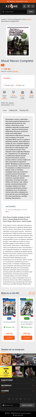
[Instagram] (24, 399)
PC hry (25, 209)
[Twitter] (17, 399)
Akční (7, 211)
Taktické (11, 103)
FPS (7, 103)
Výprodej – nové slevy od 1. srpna (19, 1)
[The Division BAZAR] (9, 307)
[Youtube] (21, 399)
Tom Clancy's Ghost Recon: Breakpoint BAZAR (27, 323)
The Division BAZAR (9, 322)
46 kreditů (15, 71)
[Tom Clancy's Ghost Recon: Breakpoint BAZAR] (27, 307)
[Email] (9, 399)
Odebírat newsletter (27, 405)
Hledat (31, 11)
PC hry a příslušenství (14, 209)
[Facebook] (13, 399)
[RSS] (28, 399)
